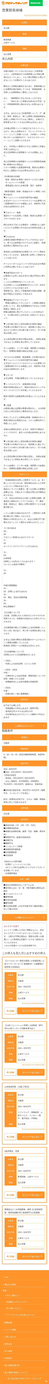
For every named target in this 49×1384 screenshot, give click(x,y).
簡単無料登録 (35, 3)
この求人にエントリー (24, 726)
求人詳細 (10, 1011)
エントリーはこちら (30, 1011)
